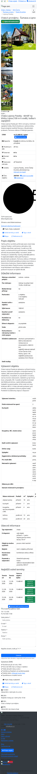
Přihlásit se (22, 1)
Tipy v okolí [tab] (27, 233)
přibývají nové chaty (18, 673)
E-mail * (3, 624)
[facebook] (2, 1)
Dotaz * (3, 636)
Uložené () (32, 1)
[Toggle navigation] (33, 6)
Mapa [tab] (6, 236)
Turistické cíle (5, 746)
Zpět (33, 12)
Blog (2, 744)
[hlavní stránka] (5, 6)
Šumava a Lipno (8, 12)
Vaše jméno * (5, 617)
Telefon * (4, 630)
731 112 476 (8, 724)
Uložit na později (27, 176)
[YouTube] (5, 730)
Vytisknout (19, 178)
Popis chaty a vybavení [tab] (12, 229)
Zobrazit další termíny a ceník (19, 606)
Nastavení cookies (7, 741)
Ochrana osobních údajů (9, 756)
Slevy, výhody (5, 736)
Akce (2, 734)
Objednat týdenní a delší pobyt (30, 583)
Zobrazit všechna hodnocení (10, 226)
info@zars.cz (10, 726)
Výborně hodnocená (11, 21)
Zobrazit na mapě (20, 172)
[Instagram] (3, 730)
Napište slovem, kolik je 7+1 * (11, 649)
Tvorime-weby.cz (12, 773)
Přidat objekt (12, 1)
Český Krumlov (21, 12)
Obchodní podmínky (8, 754)
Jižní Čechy (16, 10)
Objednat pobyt (21, 137)
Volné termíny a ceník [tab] (11, 233)
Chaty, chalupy (6, 10)
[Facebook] (1, 730)
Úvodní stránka (6, 732)
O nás (3, 738)
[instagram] (5, 1)
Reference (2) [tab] (17, 236)
